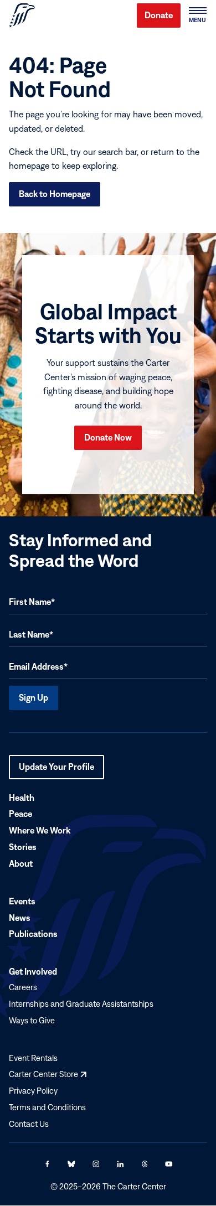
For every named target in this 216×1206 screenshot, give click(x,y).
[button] (197, 15)
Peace (20, 814)
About (21, 863)
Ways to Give (32, 1020)
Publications (33, 934)
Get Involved (33, 971)
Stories (23, 847)
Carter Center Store (47, 1074)
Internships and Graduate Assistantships (81, 1003)
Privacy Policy (33, 1090)
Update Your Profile (56, 770)
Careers (23, 987)
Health (21, 798)
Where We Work (39, 830)
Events (22, 901)
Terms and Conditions (47, 1107)
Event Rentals (33, 1058)
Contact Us (29, 1124)
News (19, 918)
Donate (159, 15)
